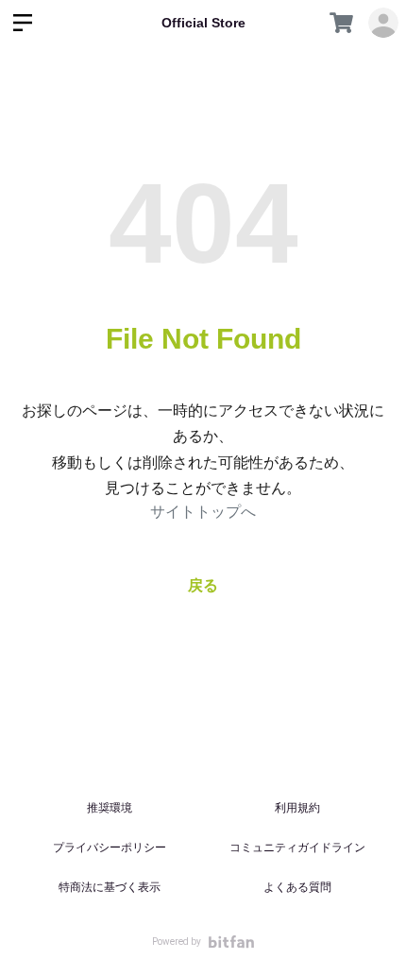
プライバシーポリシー (109, 847)
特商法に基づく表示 (110, 887)
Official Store (203, 22)
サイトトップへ (203, 512)
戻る (203, 585)
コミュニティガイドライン (297, 847)
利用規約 (297, 807)
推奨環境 (109, 807)
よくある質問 (297, 887)
